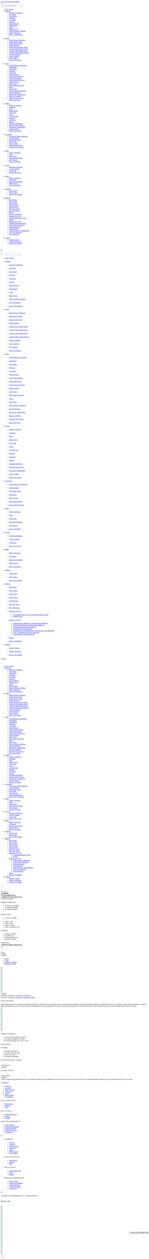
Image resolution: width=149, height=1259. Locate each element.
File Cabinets (13, 160)
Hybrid (11, 220)
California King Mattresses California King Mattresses (30, 623)
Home (7, 959)
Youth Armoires (14, 82)
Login (11, 1173)
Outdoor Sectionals (15, 241)
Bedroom (8, 11)
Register (7, 1118)
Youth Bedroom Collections (18, 65)
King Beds (12, 15)
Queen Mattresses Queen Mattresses (24, 627)
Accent (7, 165)
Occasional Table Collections (18, 136)
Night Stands (13, 25)
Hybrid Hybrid (18, 616)
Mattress (7, 198)
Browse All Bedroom (16, 35)
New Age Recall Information (10, 2)
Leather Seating (14, 129)
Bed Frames (13, 200)
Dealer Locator (9, 1090)
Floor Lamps (13, 192)
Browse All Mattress (15, 214)
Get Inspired (9, 1132)
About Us (8, 1086)
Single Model (5, 943)
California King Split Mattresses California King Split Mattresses (33, 631)
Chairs (11, 114)
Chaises (11, 122)
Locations (8, 1088)
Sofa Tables (12, 142)
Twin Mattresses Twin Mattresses (23, 634)
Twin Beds (12, 20)
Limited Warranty (10, 1128)
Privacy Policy (9, 1125)
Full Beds (12, 18)
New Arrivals (9, 9)
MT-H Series (13, 203)
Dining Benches (14, 45)
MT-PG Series (13, 205)
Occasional (8, 134)
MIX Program (9, 1095)
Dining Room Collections (17, 40)
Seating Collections (15, 105)
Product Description (7, 899)
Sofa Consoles (13, 143)
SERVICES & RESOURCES (14, 1178)
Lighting (7, 189)
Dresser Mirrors (14, 24)
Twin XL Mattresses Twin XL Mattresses (26, 632)
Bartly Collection (16, 997)
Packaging (4, 930)
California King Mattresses (17, 223)
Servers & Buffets (14, 54)
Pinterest (7, 1106)
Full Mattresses (14, 229)
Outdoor (7, 238)
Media (7, 176)
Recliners (12, 118)
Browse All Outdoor (15, 243)
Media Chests (13, 29)
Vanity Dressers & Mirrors (17, 31)
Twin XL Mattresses (15, 232)
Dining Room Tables (15, 42)
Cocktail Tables (14, 138)
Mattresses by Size (15, 620)
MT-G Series (13, 202)
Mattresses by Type (15, 611)
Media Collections (15, 178)
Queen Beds (13, 16)
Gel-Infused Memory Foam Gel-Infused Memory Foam (30, 615)
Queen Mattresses (14, 227)
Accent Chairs (13, 116)
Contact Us (8, 1091)
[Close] (1, 663)
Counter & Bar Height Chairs (18, 49)
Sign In (7, 1116)
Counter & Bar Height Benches (19, 53)
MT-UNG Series (14, 209)
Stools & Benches (14, 33)
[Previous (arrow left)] (1, 1257)
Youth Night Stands (15, 78)
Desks (11, 87)
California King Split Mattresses (19, 231)
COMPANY (9, 1139)
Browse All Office (15, 162)
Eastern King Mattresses (16, 225)
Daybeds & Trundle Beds (17, 94)
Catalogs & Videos (11, 1130)
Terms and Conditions (12, 1127)
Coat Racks (12, 171)
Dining (7, 38)
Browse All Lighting (15, 194)
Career (7, 1093)
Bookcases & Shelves (16, 158)
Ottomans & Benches (16, 123)
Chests (11, 27)
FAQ (6, 1107)
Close (3, 953)
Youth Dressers (14, 74)
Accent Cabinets (14, 169)
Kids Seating (13, 84)
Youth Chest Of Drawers (17, 80)
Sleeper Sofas (13, 111)
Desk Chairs (13, 89)
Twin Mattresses (14, 234)
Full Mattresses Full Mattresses (23, 629)
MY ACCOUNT (10, 1167)
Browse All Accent (15, 172)
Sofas (10, 109)
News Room (9, 1104)
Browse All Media (15, 185)
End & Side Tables (15, 140)
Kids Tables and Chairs (16, 85)
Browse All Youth (14, 100)
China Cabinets (14, 56)
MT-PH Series (13, 207)
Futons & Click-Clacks (16, 98)
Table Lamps (13, 191)
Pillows (11, 212)
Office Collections (15, 153)
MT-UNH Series (14, 211)
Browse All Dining (15, 60)
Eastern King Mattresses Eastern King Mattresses (28, 625)
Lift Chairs (12, 120)
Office (7, 151)
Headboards (13, 67)
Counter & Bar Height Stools (18, 51)
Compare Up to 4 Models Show (139, 1232)
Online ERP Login (11, 1114)
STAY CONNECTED (12, 1157)
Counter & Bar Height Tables (18, 47)
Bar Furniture (13, 58)
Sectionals (12, 107)
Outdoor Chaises (14, 240)
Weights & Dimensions (8, 902)
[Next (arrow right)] (3, 1257)
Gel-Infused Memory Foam (17, 218)
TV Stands (12, 180)
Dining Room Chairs (15, 44)
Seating (7, 103)
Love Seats (12, 113)
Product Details (6, 914)
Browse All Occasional (16, 147)
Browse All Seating (15, 131)
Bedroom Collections (16, 13)
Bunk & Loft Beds (15, 96)
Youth (7, 64)
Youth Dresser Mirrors (16, 76)
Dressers (11, 22)
